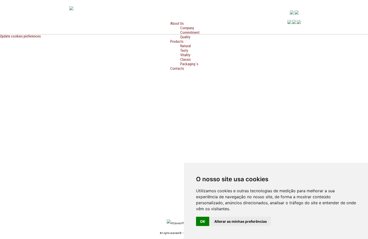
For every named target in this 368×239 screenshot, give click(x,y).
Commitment (190, 32)
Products (176, 41)
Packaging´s (189, 64)
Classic (185, 59)
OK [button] (202, 221)
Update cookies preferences (20, 36)
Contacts (177, 68)
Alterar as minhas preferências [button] (240, 221)
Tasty (184, 50)
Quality (185, 37)
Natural (185, 46)
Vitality (185, 55)
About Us (177, 23)
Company (187, 28)
